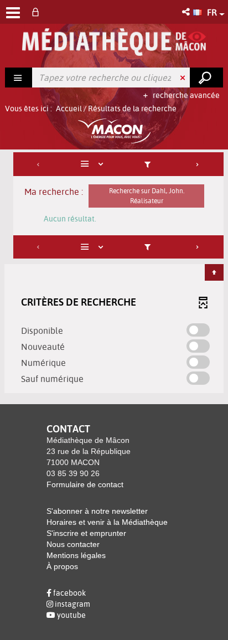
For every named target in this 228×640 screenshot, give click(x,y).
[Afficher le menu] (13, 13)
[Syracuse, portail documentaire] (113, 42)
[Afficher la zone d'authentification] (37, 12)
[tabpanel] (114, 274)
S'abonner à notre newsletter (97, 511)
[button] (187, 12)
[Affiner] (147, 164)
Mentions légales (76, 555)
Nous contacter (73, 544)
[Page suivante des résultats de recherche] (198, 164)
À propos (62, 566)
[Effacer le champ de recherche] (183, 77)
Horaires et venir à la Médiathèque (107, 522)
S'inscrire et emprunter (86, 533)
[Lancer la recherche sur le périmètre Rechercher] (206, 77)
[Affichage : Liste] (94, 164)
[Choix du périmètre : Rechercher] (19, 77)
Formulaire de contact (84, 484)
